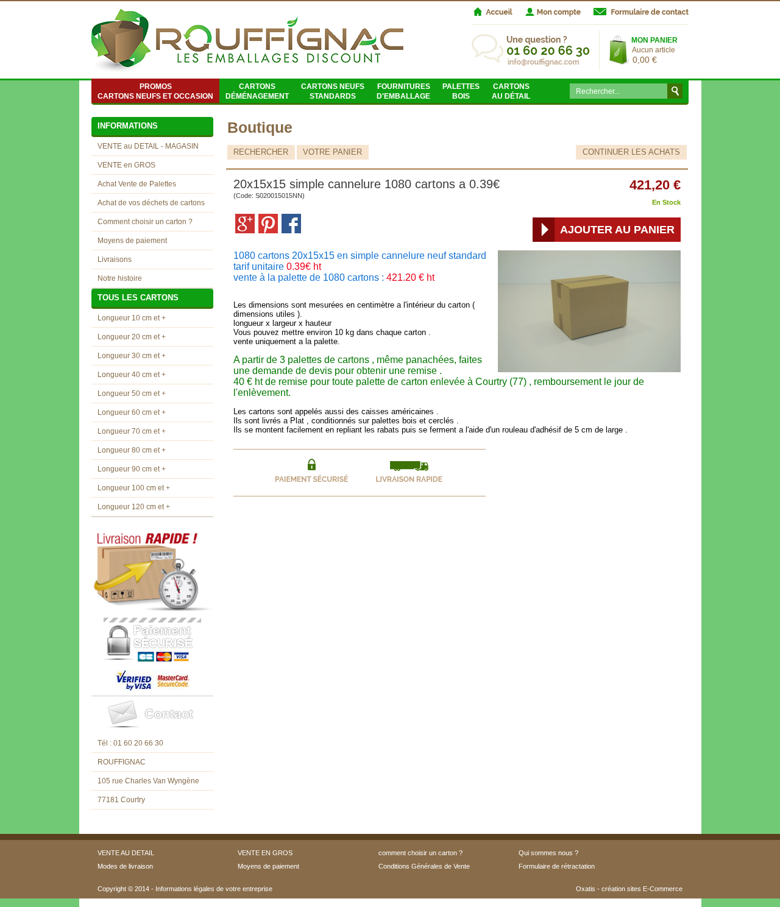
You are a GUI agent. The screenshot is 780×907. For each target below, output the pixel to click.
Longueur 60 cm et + (132, 412)
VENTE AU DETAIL (126, 852)
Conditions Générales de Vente (424, 866)
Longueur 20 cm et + (132, 337)
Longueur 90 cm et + (132, 469)
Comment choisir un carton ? (145, 221)
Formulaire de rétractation (557, 866)
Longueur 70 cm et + (132, 431)
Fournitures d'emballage (403, 91)
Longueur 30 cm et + (132, 355)
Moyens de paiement (132, 240)
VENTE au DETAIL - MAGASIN (148, 146)
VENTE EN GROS (265, 852)
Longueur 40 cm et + (132, 374)
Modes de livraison (125, 866)
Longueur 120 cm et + (134, 507)
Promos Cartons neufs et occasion (155, 91)
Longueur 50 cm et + (132, 393)
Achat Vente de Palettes (137, 184)
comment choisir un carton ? (420, 852)
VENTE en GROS (126, 165)
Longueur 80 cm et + (132, 450)
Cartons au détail (511, 91)
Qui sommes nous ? (548, 852)
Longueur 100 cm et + (134, 488)
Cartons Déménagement (257, 91)
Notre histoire (120, 278)
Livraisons (115, 259)
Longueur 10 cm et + (132, 318)
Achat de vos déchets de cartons (151, 203)
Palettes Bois (461, 91)
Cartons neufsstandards (332, 91)
